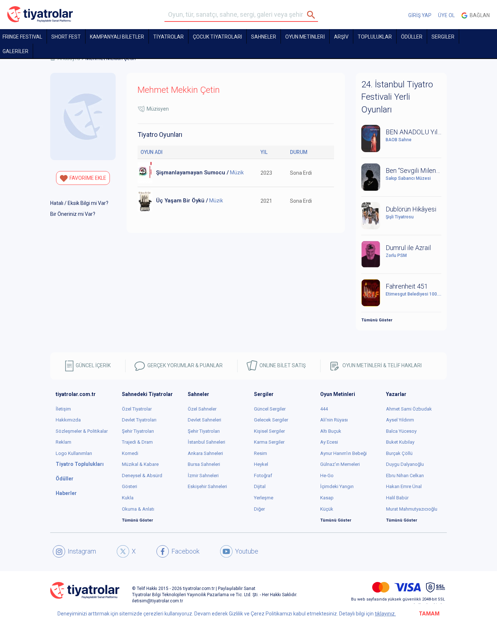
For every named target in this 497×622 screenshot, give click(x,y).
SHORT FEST (66, 37)
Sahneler (263, 37)
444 (324, 409)
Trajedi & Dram (137, 442)
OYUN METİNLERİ (305, 37)
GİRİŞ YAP (420, 15)
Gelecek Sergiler (271, 420)
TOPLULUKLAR (375, 37)
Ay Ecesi (329, 442)
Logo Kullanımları (74, 453)
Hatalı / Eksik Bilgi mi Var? (79, 203)
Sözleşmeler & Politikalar (82, 431)
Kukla (128, 497)
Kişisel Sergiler (269, 431)
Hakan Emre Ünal (404, 486)
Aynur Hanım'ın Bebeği (343, 453)
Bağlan (479, 15)
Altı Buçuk (330, 431)
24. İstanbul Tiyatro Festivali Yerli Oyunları (397, 97)
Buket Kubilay (400, 442)
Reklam (63, 442)
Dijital (260, 486)
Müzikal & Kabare (140, 464)
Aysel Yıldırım (400, 420)
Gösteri (129, 486)
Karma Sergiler (269, 442)
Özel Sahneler (202, 409)
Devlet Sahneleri (204, 420)
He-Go (327, 475)
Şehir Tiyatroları (138, 431)
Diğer (259, 509)
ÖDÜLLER (411, 37)
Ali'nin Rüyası (334, 420)
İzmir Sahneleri (203, 475)
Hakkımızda (68, 420)
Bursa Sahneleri (204, 464)
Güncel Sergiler (270, 409)
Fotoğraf (263, 475)
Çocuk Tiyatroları (217, 37)
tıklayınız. (385, 614)
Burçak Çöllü (399, 453)
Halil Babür (397, 497)
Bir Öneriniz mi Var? (72, 214)
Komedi (130, 453)
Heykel (261, 464)
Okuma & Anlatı (138, 509)
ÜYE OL (446, 15)
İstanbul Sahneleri (206, 442)
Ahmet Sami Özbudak (409, 409)
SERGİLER (443, 37)
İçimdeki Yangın (337, 486)
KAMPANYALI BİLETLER (117, 37)
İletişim (63, 409)
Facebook (185, 551)
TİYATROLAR (168, 37)
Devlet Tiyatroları (139, 420)
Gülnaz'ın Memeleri (340, 464)
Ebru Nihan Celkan (405, 475)
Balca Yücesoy (401, 431)
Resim (260, 453)
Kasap (327, 497)
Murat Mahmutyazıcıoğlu (411, 509)
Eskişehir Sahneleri (207, 486)
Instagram (82, 551)
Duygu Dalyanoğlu (405, 464)
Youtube (246, 551)
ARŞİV (341, 37)
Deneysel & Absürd (142, 475)
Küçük (326, 509)
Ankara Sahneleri (205, 453)
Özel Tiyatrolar (137, 409)
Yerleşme (263, 497)
